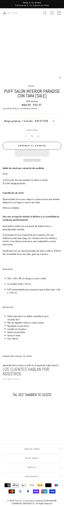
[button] (32, 153)
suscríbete (32, 476)
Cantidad (32, 130)
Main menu (32, 458)
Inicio (31, 85)
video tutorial (52, 365)
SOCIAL (32, 467)
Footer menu (32, 449)
